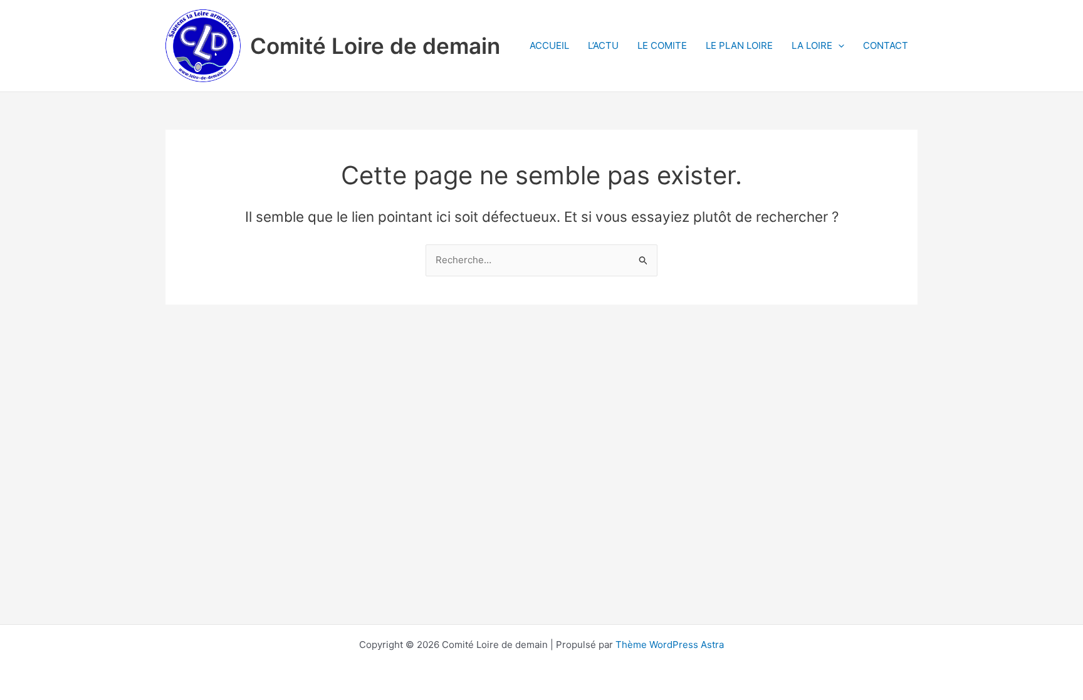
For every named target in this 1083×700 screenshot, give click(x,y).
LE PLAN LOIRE (739, 45)
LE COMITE (662, 45)
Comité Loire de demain (375, 46)
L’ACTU (603, 45)
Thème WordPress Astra (669, 644)
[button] (838, 46)
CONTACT (885, 45)
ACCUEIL (549, 45)
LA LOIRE (812, 45)
